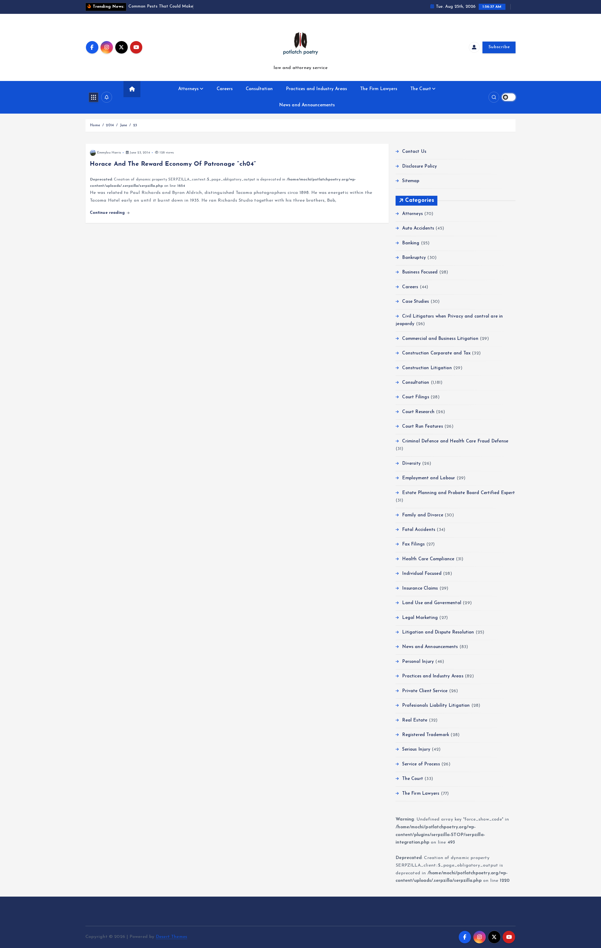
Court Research (418, 412)
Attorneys (188, 89)
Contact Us (414, 152)
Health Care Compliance (428, 559)
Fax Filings (413, 544)
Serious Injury (416, 749)
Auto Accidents (418, 228)
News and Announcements (307, 105)
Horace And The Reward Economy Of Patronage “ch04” (173, 164)
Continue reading (108, 213)
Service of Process (421, 764)
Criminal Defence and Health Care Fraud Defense (455, 441)
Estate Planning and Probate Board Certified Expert (458, 493)
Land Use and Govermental (431, 603)
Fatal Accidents (418, 530)
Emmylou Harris (109, 152)
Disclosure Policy (419, 166)
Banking (410, 243)
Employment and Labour (428, 478)
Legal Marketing (420, 618)
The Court (420, 89)
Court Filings (415, 397)
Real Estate (414, 720)
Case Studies (415, 301)
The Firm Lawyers (378, 89)
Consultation (259, 89)
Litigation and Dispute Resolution (438, 632)
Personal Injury (418, 662)
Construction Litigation (427, 368)
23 (135, 125)
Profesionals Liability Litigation (436, 705)
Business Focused (420, 272)
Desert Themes (171, 937)
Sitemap (410, 181)
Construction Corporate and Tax (436, 353)
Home (95, 125)
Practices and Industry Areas (316, 89)
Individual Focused (421, 574)
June (123, 125)
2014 (110, 125)
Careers (225, 89)
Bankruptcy (414, 258)
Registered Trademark (425, 735)
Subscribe (499, 47)
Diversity (411, 463)
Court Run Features (422, 426)
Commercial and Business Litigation (440, 339)
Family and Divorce (422, 515)
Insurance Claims (420, 588)
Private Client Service (424, 691)
